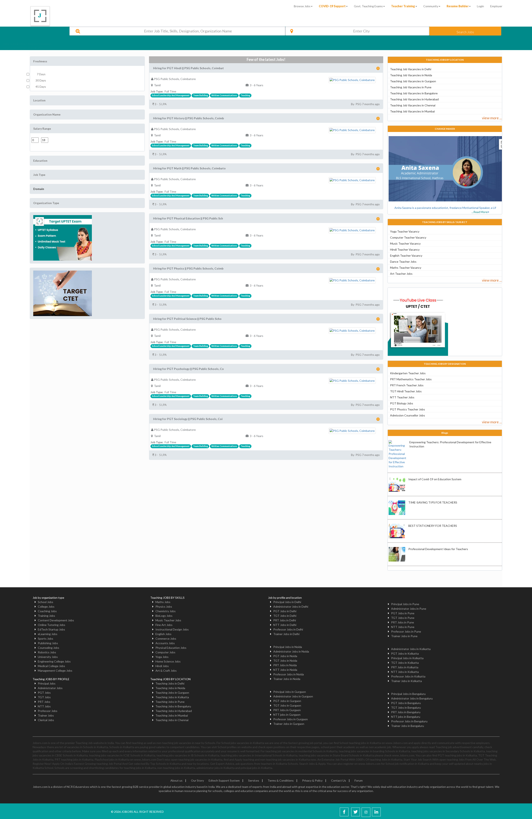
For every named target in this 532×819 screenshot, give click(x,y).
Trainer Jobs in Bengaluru (407, 726)
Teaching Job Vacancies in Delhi (410, 69)
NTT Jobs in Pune (402, 627)
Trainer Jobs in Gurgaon (288, 723)
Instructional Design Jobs (172, 629)
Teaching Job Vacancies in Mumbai (412, 111)
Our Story (197, 780)
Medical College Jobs (51, 666)
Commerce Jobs (165, 638)
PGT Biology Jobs (401, 403)
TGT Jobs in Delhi (284, 615)
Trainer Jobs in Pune (404, 636)
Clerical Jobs (46, 720)
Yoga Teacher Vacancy (404, 231)
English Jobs (163, 634)
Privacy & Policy (312, 780)
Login (480, 6)
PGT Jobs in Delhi (284, 611)
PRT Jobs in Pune (402, 622)
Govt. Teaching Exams (368, 6)
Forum (359, 780)
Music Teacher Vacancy (405, 243)
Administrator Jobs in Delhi (290, 606)
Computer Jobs (165, 652)
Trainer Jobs (46, 715)
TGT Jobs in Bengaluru (406, 707)
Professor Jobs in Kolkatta (408, 676)
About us (176, 780)
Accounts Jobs (165, 643)
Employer (496, 6)
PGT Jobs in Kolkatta (405, 653)
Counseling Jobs (48, 647)
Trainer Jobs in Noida (286, 679)
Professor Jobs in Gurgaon (290, 719)
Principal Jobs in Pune (405, 604)
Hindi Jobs (162, 666)
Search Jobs (465, 32)
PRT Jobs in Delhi (284, 620)
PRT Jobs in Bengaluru (405, 712)
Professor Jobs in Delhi (288, 629)
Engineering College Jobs (54, 661)
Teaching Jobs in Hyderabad (173, 711)
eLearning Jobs (47, 634)
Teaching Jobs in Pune (170, 701)
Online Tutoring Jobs (51, 625)
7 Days (41, 74)
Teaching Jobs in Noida (170, 688)
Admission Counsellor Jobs (407, 415)
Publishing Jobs (48, 643)
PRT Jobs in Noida (285, 665)
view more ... (492, 118)
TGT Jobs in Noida (285, 660)
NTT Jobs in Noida (285, 669)
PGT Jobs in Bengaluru (406, 703)
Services (253, 780)
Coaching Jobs (47, 611)
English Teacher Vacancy (406, 255)
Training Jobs (46, 615)
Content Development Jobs (56, 620)
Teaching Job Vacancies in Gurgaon (413, 81)
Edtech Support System (224, 780)
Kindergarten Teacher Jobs (408, 373)
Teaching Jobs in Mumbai (171, 715)
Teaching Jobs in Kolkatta (172, 697)
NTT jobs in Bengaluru (405, 716)
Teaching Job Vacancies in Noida (411, 75)
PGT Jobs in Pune (402, 613)
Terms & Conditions (281, 780)
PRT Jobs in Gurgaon (287, 710)
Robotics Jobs (47, 652)
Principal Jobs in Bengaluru (408, 694)
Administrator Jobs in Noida (291, 651)
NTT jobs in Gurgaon (286, 714)
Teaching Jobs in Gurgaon (172, 692)
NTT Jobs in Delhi (284, 625)
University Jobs (48, 657)
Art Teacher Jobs (401, 273)
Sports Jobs (45, 638)
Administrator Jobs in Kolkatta (411, 649)
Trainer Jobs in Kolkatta (406, 681)
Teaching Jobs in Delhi (169, 683)
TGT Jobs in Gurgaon (287, 705)
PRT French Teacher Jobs (407, 385)
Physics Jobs (163, 606)
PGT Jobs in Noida (285, 656)
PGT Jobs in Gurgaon (287, 701)
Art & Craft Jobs (166, 670)
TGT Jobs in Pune (402, 617)
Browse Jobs (302, 6)
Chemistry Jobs (165, 611)
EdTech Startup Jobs (51, 629)
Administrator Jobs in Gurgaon (293, 696)
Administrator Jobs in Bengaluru (412, 698)
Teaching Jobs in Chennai (171, 720)
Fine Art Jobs (163, 625)
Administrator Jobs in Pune (408, 608)
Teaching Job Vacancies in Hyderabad (414, 99)
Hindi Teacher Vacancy (405, 249)
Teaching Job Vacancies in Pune (410, 87)
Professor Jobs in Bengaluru (409, 721)
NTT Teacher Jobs (402, 397)
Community (430, 6)
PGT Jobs (44, 692)
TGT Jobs (44, 697)
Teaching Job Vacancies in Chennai (412, 105)
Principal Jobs (46, 683)
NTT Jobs (44, 706)
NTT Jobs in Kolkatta (405, 672)
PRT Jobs (44, 701)
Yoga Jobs (162, 657)
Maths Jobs (162, 602)
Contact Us (338, 780)
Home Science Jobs (168, 661)
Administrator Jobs (50, 688)
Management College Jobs (55, 670)
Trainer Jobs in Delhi (286, 634)
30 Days (41, 80)
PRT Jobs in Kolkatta (404, 667)
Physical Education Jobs (170, 647)
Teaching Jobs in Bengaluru (173, 706)
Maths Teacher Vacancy (405, 267)
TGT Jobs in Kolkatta (405, 662)
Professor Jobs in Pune (406, 631)
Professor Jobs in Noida (288, 674)
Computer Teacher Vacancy (408, 237)
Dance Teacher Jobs (403, 261)
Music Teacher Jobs (168, 620)
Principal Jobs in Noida (287, 647)
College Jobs (46, 606)
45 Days (41, 86)
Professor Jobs (47, 711)
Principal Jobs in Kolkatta (407, 658)
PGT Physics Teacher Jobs (407, 409)
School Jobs (45, 602)
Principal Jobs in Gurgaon (289, 691)
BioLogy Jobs (163, 615)
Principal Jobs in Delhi (287, 602)
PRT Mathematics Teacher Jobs (411, 379)
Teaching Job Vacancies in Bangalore (414, 93)
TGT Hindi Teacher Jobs (406, 391)
